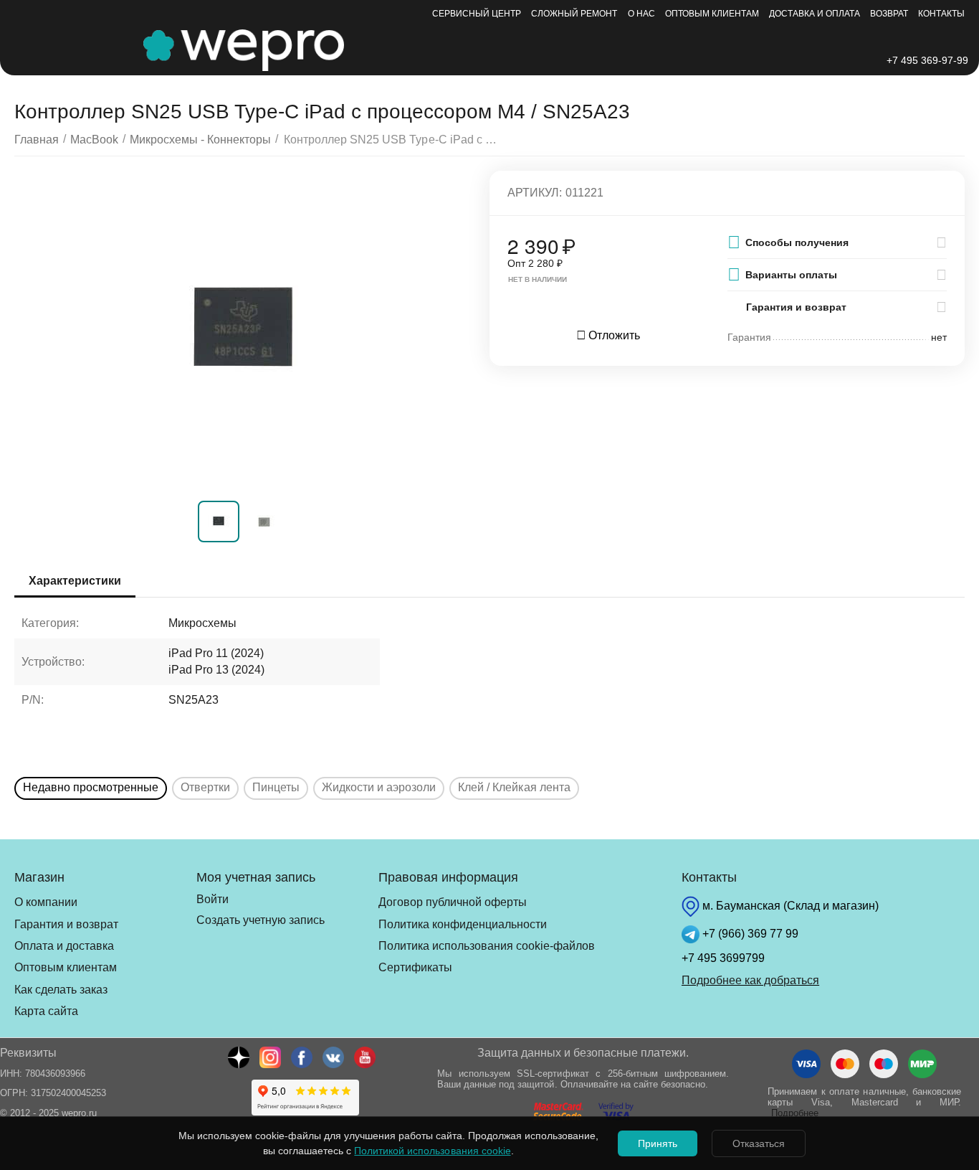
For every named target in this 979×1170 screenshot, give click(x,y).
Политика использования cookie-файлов (486, 946)
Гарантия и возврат (66, 924)
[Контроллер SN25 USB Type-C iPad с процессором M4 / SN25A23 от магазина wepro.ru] (243, 332)
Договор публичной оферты (452, 902)
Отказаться (758, 1143)
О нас (641, 14)
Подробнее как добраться (750, 980)
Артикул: (534, 193)
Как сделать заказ (61, 989)
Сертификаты (415, 967)
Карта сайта (46, 1011)
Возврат (889, 14)
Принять (657, 1143)
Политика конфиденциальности (462, 924)
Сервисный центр (476, 14)
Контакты (941, 14)
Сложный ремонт (574, 14)
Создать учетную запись (260, 920)
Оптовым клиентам (712, 14)
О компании (45, 902)
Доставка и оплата (814, 14)
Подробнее (794, 1113)
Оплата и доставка (64, 946)
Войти (212, 899)
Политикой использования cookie (432, 1150)
